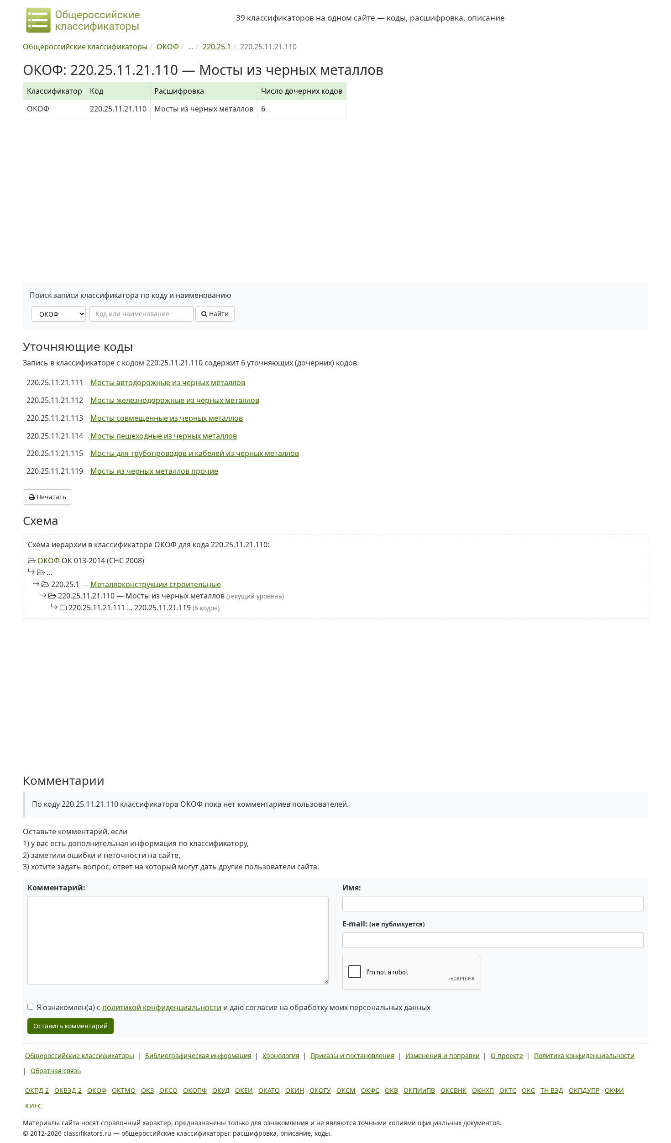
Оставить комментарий (70, 1025)
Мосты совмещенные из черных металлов (166, 418)
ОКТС (507, 1090)
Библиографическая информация (198, 1055)
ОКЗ (147, 1090)
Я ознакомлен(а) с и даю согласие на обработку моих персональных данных (233, 1007)
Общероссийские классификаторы (79, 1055)
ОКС (528, 1090)
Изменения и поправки (442, 1055)
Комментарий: (56, 888)
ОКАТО (269, 1090)
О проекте (507, 1055)
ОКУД (221, 1090)
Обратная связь (56, 1070)
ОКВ (391, 1090)
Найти (218, 313)
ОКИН (294, 1090)
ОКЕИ (244, 1090)
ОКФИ (614, 1090)
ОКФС (370, 1090)
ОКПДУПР (584, 1090)
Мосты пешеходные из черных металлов (163, 436)
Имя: (351, 888)
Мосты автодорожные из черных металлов (167, 382)
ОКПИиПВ (419, 1090)
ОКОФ (48, 561)
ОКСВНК (453, 1090)
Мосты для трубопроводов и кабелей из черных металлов (194, 453)
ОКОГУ (320, 1090)
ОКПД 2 (37, 1090)
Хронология (280, 1055)
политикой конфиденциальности (161, 1007)
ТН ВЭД (551, 1090)
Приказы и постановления (352, 1055)
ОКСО (168, 1090)
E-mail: (383, 924)
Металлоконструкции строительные (155, 584)
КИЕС (33, 1105)
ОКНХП (483, 1090)
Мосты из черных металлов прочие (154, 471)
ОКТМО (124, 1090)
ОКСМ (346, 1090)
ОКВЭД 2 (68, 1090)
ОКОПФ (195, 1090)
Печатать (50, 496)
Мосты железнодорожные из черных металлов (174, 400)
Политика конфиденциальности (584, 1055)
